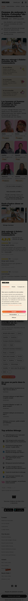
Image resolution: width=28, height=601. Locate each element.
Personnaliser (13, 314)
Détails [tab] (13, 286)
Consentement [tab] (5, 286)
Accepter (14, 311)
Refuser (14, 317)
